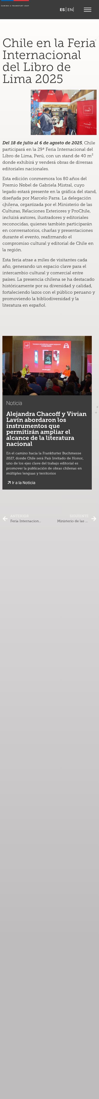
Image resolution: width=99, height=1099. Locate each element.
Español (63, 9)
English (70, 9)
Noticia (14, 403)
